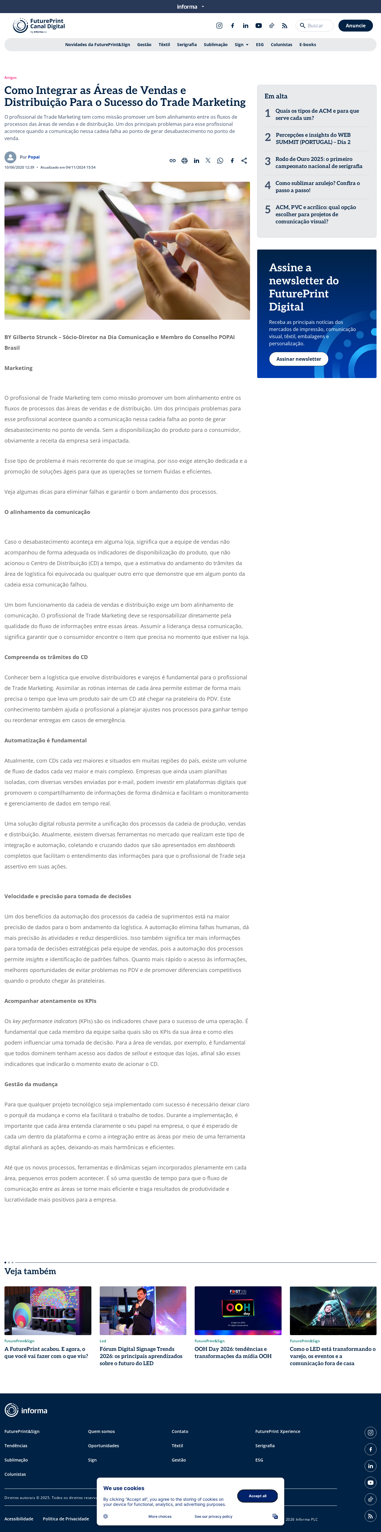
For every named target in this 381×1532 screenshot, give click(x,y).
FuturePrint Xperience (277, 1431)
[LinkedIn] (246, 26)
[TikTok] (272, 26)
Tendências (15, 1445)
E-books (307, 44)
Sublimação (216, 44)
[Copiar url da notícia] (173, 161)
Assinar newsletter (299, 359)
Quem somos (101, 1431)
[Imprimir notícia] (184, 161)
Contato (180, 1431)
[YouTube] (259, 26)
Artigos (10, 77)
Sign (239, 44)
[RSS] (285, 26)
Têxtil (164, 44)
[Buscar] (302, 25)
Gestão (144, 44)
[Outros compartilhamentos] (244, 161)
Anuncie (356, 25)
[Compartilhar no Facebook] (232, 161)
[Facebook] (232, 26)
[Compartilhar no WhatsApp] (220, 161)
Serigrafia (187, 44)
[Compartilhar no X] (208, 161)
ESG (260, 44)
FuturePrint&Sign (22, 1431)
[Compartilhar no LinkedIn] (196, 161)
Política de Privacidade (66, 1519)
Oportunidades (103, 1445)
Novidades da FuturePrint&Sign (97, 44)
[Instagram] (219, 26)
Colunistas (281, 44)
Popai (34, 157)
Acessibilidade (18, 1519)
